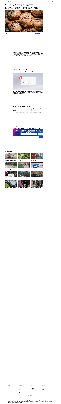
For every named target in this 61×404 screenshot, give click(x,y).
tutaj (21, 402)
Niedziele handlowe (32, 386)
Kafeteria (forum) (9, 386)
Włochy (20, 388)
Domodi (9, 385)
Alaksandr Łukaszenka (44, 388)
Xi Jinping (43, 389)
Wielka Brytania (20, 393)
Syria (19, 389)
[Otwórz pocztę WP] (45, 1)
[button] (47, 1)
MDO (6, 33)
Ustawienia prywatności (41, 397)
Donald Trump (43, 386)
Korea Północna (20, 385)
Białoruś (20, 392)
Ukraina (20, 386)
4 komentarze (38, 33)
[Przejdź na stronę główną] (9, 1)
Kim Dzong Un (43, 385)
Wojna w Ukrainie (32, 389)
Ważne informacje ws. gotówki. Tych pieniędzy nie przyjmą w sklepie (28, 110)
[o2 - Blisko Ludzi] (11, 1)
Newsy (31, 385)
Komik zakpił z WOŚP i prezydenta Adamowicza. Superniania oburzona (29, 128)
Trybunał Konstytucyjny (33, 388)
